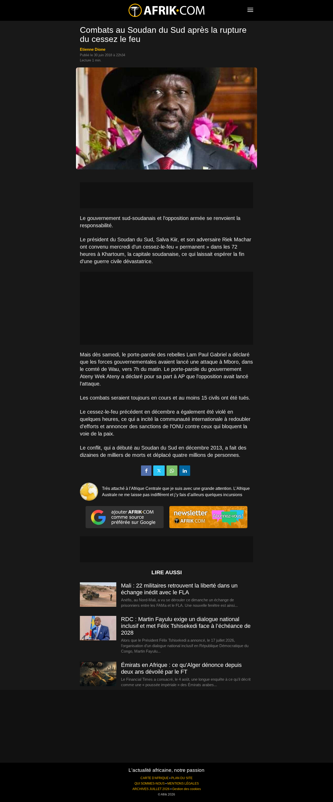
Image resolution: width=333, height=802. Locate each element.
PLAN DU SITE (182, 778)
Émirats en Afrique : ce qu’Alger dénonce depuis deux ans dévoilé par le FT (181, 668)
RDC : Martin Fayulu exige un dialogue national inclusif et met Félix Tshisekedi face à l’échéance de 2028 (186, 626)
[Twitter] (159, 470)
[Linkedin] (184, 470)
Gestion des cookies (186, 789)
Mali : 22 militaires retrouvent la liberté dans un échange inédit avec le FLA (179, 589)
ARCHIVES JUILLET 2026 (151, 789)
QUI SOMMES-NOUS (150, 783)
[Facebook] (146, 470)
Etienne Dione (92, 49)
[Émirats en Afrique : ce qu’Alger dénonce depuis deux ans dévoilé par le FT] (98, 674)
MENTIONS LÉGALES (183, 783)
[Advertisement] (166, 195)
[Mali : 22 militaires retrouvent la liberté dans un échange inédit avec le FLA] (98, 594)
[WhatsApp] (171, 470)
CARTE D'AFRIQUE (154, 778)
